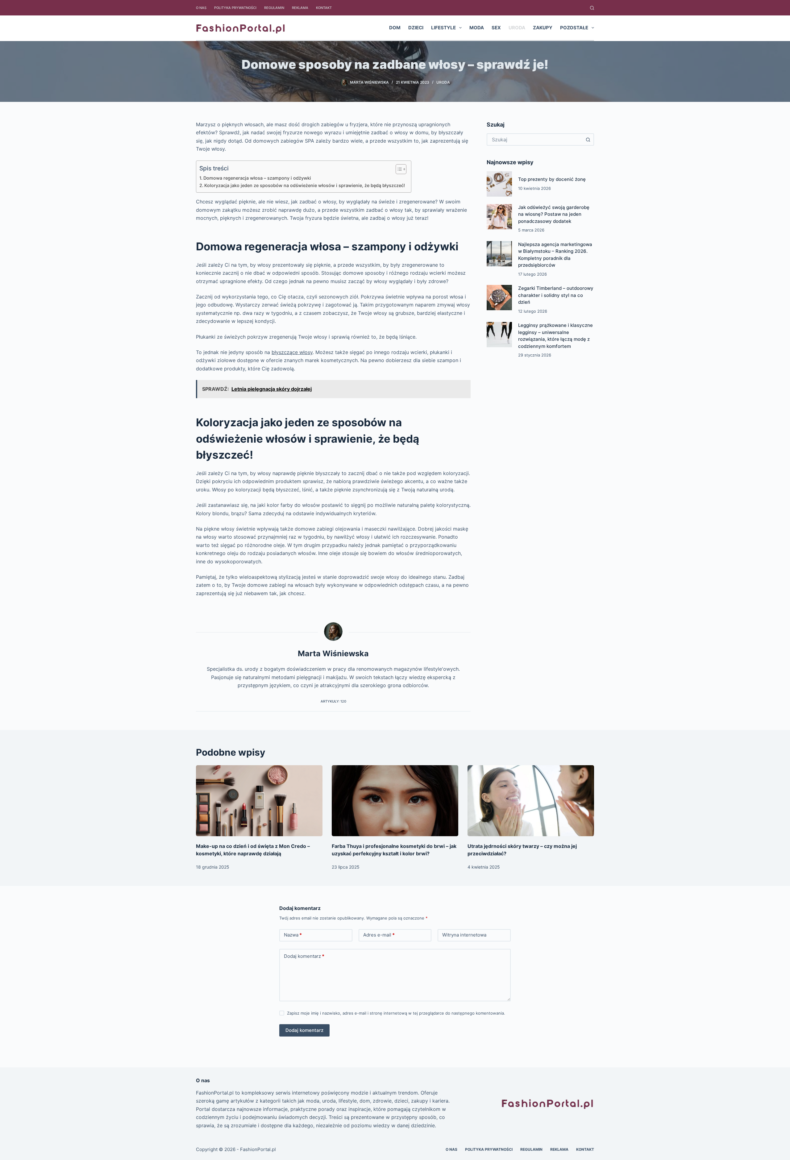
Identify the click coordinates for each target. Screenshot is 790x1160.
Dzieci (415, 28)
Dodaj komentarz (304, 956)
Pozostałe (574, 28)
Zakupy (542, 28)
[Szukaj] (592, 8)
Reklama (300, 8)
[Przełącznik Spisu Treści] (398, 169)
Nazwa (293, 935)
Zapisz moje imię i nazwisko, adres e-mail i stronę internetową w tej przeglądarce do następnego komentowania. (396, 1013)
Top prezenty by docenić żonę (552, 179)
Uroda (517, 28)
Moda (476, 28)
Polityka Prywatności (235, 8)
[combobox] (534, 139)
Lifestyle (443, 28)
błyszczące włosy (292, 352)
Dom (395, 28)
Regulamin (274, 8)
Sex (496, 28)
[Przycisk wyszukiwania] (587, 139)
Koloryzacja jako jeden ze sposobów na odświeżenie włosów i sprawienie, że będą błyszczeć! (304, 185)
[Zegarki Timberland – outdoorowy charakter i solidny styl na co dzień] (499, 297)
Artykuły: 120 (333, 701)
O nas (201, 8)
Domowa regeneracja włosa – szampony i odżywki (257, 178)
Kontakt (324, 8)
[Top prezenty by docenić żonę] (499, 184)
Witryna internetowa (464, 935)
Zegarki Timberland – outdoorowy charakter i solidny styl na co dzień (555, 295)
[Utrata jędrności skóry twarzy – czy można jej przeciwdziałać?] (531, 801)
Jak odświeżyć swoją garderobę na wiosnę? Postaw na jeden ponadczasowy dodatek (553, 214)
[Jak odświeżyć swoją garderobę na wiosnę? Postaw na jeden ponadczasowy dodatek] (499, 216)
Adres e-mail (379, 935)
